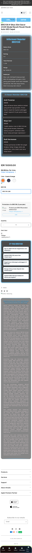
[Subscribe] (26, 522)
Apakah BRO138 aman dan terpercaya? (12, 256)
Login (9, 550)
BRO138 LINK (6, 191)
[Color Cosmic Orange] (3, 180)
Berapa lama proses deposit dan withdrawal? (14, 269)
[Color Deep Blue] (9, 180)
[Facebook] (2, 291)
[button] (4, 287)
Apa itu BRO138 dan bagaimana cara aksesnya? (15, 249)
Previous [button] (1, 3)
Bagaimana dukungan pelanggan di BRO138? (15, 262)
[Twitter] (5, 291)
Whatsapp (22, 550)
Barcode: (12, 32)
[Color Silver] (14, 180)
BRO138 (16, 538)
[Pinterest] (7, 291)
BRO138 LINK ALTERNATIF (10, 197)
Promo (3, 550)
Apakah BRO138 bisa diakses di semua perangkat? (13, 276)
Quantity (3, 221)
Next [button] (30, 3)
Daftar (15, 550)
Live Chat (27, 550)
